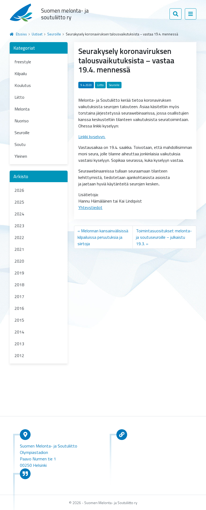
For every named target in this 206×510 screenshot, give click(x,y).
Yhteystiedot (90, 207)
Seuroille (54, 34)
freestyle (22, 61)
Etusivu (21, 34)
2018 (19, 284)
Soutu (19, 144)
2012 (19, 355)
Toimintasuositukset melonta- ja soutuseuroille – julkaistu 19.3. (164, 237)
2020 (19, 261)
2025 (19, 202)
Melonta (22, 109)
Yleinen (20, 156)
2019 (19, 273)
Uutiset (37, 34)
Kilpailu (20, 73)
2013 (19, 343)
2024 (19, 214)
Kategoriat (24, 48)
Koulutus (22, 85)
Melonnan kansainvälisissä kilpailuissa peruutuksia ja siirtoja (103, 237)
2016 (19, 308)
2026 (19, 190)
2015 (19, 320)
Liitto (19, 97)
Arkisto (20, 176)
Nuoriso (21, 121)
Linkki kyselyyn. (91, 136)
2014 (19, 332)
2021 (19, 249)
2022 (19, 237)
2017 (19, 296)
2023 (19, 225)
